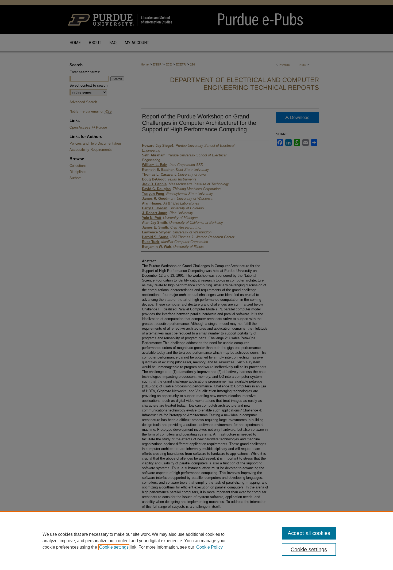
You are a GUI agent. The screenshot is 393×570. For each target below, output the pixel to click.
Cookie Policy (209, 547)
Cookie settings (114, 547)
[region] (196, 540)
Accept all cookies (309, 533)
